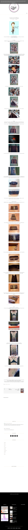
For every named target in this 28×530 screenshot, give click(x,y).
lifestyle (5, 442)
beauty (4, 443)
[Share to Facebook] (5, 384)
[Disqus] (14, 409)
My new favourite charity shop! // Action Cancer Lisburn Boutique (15, 518)
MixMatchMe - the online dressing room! (15, 512)
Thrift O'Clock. (13, 526)
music (4, 446)
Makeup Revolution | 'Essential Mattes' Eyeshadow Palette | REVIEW (15, 521)
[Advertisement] (9, 478)
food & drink (5, 450)
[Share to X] (6, 384)
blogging (5, 451)
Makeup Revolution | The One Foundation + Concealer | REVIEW (15, 508)
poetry (4, 454)
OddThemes (21, 526)
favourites (5, 447)
